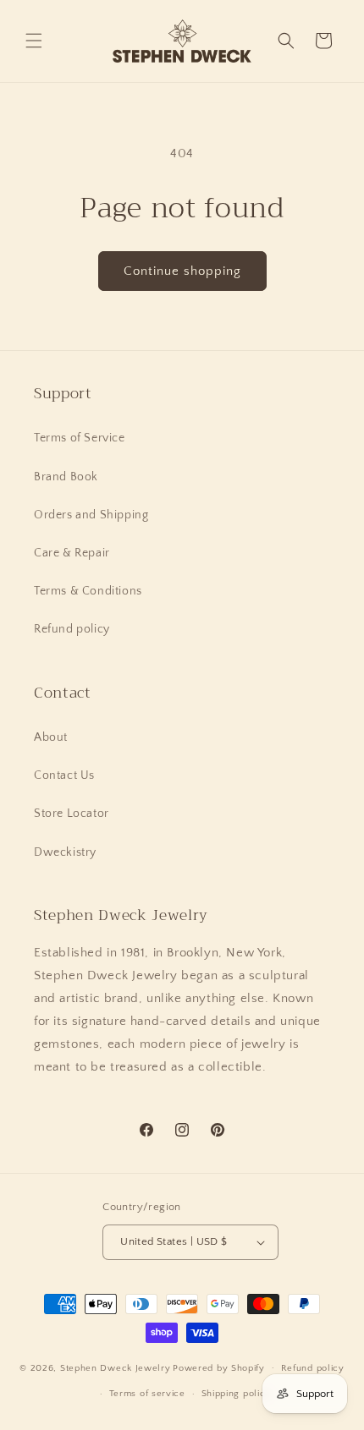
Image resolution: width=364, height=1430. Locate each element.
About (51, 737)
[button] (33, 40)
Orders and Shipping (91, 515)
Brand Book (66, 477)
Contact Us (64, 775)
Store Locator (71, 813)
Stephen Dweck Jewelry (115, 1367)
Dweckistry (65, 852)
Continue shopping (182, 271)
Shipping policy (236, 1394)
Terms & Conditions (88, 591)
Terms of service (147, 1394)
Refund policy (72, 629)
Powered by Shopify (219, 1367)
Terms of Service (79, 438)
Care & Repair (72, 553)
